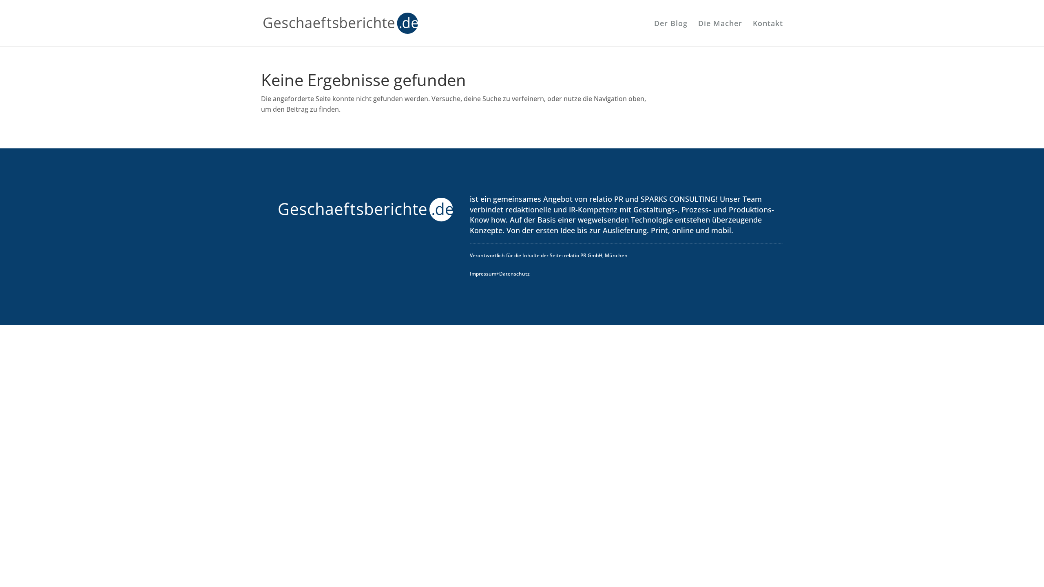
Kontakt (768, 24)
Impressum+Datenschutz (500, 273)
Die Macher (720, 24)
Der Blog (671, 24)
